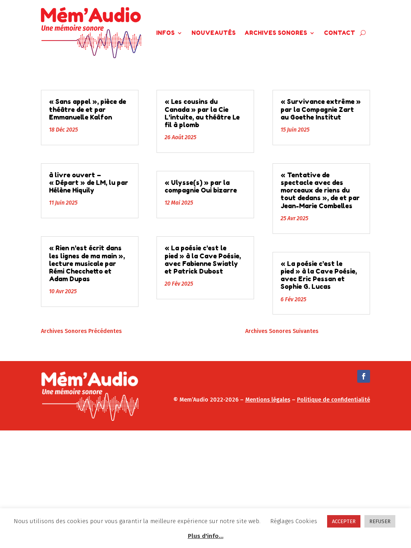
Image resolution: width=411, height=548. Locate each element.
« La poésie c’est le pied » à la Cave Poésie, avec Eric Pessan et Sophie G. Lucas (319, 275)
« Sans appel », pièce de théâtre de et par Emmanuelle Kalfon (87, 109)
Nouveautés (213, 32)
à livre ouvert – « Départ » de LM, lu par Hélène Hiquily (88, 182)
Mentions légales (267, 399)
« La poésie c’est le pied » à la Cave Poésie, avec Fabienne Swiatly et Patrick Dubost (203, 259)
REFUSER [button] (380, 521)
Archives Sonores (275, 32)
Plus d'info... (206, 536)
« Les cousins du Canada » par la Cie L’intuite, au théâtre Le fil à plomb (202, 113)
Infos (165, 32)
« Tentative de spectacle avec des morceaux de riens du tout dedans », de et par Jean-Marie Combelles (320, 190)
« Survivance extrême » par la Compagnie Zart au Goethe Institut (321, 109)
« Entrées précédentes (152, 331)
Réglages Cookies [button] (293, 521)
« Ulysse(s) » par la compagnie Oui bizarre (201, 186)
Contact (339, 32)
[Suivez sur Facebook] (363, 376)
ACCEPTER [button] (344, 521)
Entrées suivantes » (344, 331)
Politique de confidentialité (333, 399)
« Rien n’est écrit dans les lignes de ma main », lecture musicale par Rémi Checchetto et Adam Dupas (87, 263)
